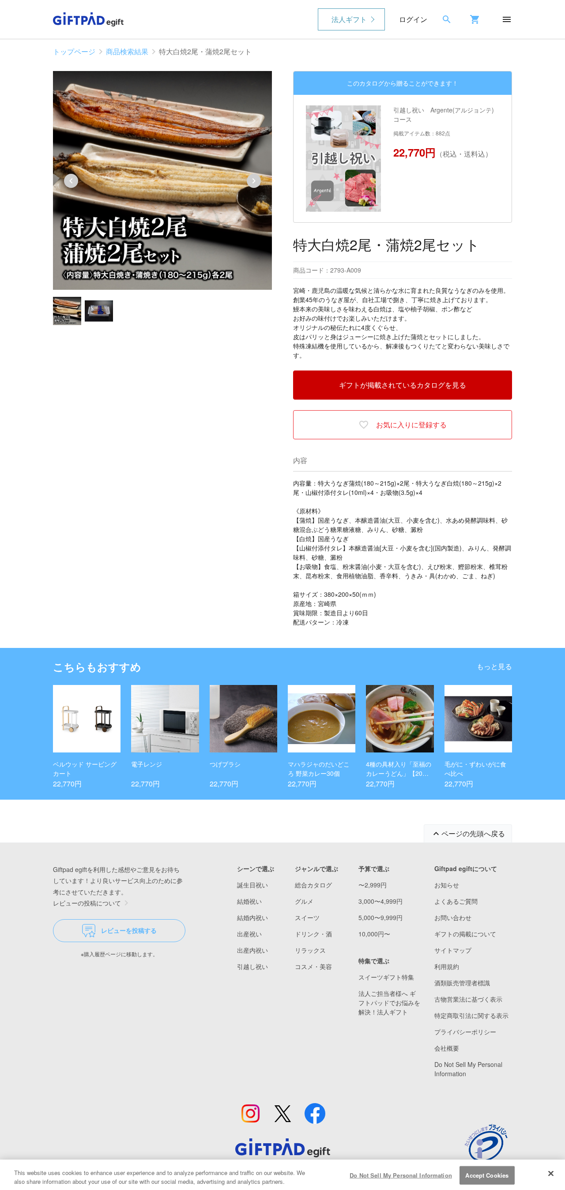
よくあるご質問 (456, 901)
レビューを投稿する (129, 930)
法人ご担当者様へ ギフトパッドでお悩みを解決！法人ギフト (389, 1002)
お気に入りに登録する (411, 424)
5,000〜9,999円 (380, 917)
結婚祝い (249, 901)
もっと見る (494, 666)
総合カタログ (313, 884)
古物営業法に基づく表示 (468, 999)
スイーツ (307, 917)
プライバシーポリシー (465, 1031)
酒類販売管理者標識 (462, 982)
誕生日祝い (252, 884)
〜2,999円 (372, 884)
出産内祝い (252, 950)
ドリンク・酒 (313, 933)
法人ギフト (349, 19)
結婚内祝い (252, 917)
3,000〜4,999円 (380, 901)
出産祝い (249, 933)
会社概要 (446, 1048)
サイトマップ (452, 950)
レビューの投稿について (87, 902)
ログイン (413, 19)
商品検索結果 (127, 51)
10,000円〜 (374, 933)
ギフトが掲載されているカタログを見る (402, 385)
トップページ (74, 51)
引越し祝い (252, 966)
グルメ (304, 901)
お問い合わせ (452, 917)
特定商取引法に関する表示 (471, 1015)
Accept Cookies (486, 1175)
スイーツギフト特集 (386, 977)
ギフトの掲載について (465, 933)
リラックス (310, 950)
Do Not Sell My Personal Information (401, 1175)
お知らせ (446, 884)
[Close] (551, 1173)
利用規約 (446, 966)
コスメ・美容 (313, 966)
